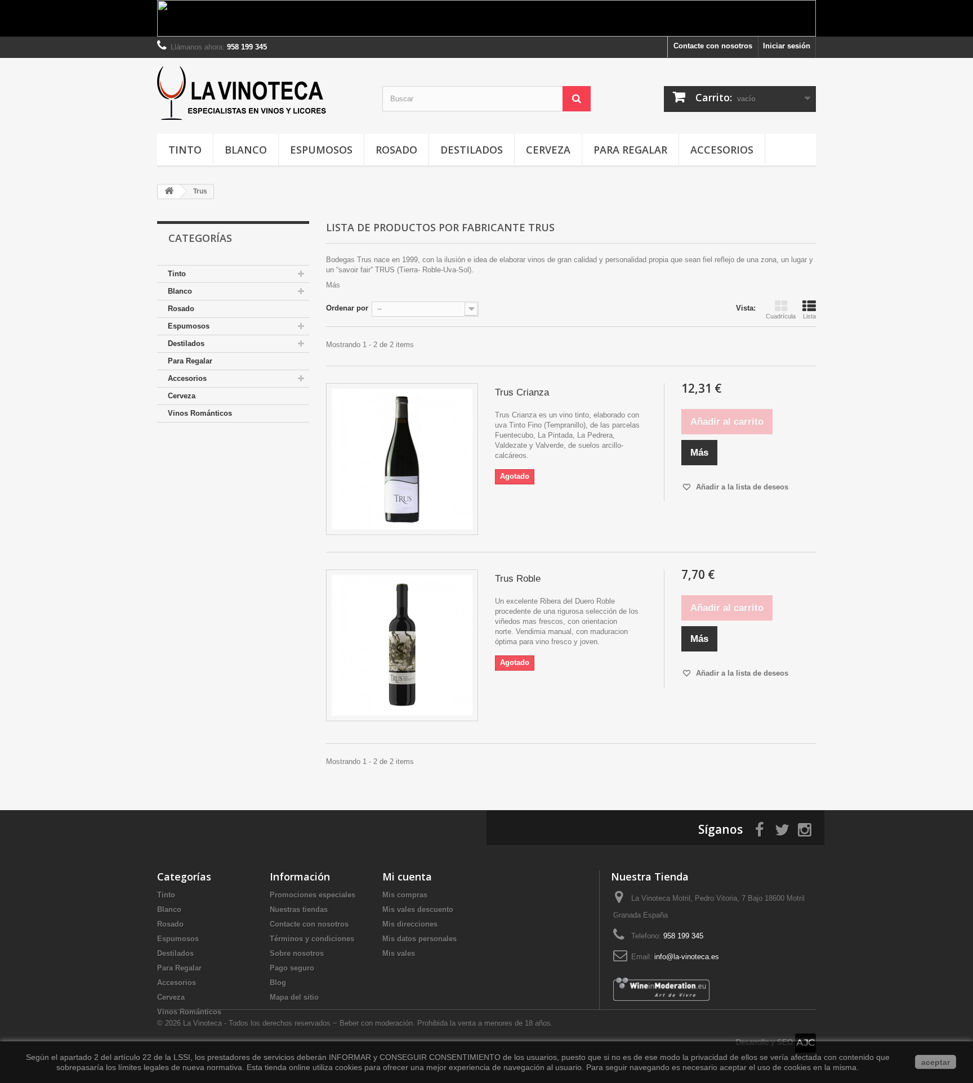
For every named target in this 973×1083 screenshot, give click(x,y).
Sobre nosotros (297, 953)
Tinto (185, 149)
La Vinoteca (203, 1023)
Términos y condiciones (312, 938)
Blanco (246, 149)
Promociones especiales (312, 895)
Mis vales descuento (417, 909)
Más (333, 285)
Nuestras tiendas (299, 909)
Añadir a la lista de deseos (741, 487)
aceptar (935, 1062)
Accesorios (721, 149)
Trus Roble (518, 578)
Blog (278, 982)
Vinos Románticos (200, 413)
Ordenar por (347, 308)
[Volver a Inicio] (169, 192)
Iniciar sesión (786, 46)
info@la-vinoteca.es (686, 956)
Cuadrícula (781, 316)
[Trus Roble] (402, 645)
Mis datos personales (419, 938)
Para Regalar (630, 149)
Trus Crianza (522, 392)
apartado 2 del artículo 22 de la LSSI (125, 1057)
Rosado (396, 149)
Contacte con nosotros (712, 46)
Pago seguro (292, 968)
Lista (809, 316)
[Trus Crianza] (402, 459)
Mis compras (404, 895)
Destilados (471, 149)
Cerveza (548, 149)
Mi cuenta (407, 876)
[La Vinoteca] (261, 93)
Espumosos (321, 149)
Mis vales (398, 953)
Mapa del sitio (294, 997)
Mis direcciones (410, 924)
